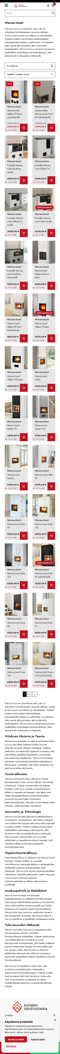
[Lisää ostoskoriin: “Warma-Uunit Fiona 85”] (24, 634)
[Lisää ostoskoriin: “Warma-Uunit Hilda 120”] (51, 536)
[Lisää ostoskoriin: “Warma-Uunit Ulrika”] (51, 388)
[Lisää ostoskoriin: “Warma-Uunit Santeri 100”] (51, 437)
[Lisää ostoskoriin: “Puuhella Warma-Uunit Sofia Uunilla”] (51, 233)
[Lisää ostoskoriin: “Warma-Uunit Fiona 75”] (51, 634)
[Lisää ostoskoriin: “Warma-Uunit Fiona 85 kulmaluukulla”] (51, 585)
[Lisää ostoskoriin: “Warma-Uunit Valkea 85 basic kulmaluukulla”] (24, 338)
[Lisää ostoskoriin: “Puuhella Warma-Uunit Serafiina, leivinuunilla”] (24, 286)
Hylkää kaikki (38, 1039)
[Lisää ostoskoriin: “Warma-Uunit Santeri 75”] (24, 437)
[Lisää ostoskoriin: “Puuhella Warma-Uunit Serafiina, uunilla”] (24, 180)
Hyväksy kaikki (16, 1039)
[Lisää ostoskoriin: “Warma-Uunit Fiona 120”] (24, 684)
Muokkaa (11, 1046)
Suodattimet (12, 66)
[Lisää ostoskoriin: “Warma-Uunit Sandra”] (24, 486)
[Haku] (53, 13)
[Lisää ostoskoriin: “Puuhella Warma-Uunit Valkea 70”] (51, 180)
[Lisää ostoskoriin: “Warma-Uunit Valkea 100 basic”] (24, 388)
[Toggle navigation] (7, 5)
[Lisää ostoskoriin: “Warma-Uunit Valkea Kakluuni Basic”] (51, 286)
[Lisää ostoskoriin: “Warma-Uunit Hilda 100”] (24, 585)
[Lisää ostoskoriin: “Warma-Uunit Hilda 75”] (24, 536)
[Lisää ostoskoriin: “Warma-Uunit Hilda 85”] (51, 486)
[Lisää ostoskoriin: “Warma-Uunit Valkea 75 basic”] (51, 338)
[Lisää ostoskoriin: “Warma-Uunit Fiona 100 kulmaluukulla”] (51, 684)
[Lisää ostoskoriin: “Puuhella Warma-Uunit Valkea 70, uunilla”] (24, 233)
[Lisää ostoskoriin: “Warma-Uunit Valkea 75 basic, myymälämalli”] (24, 128)
